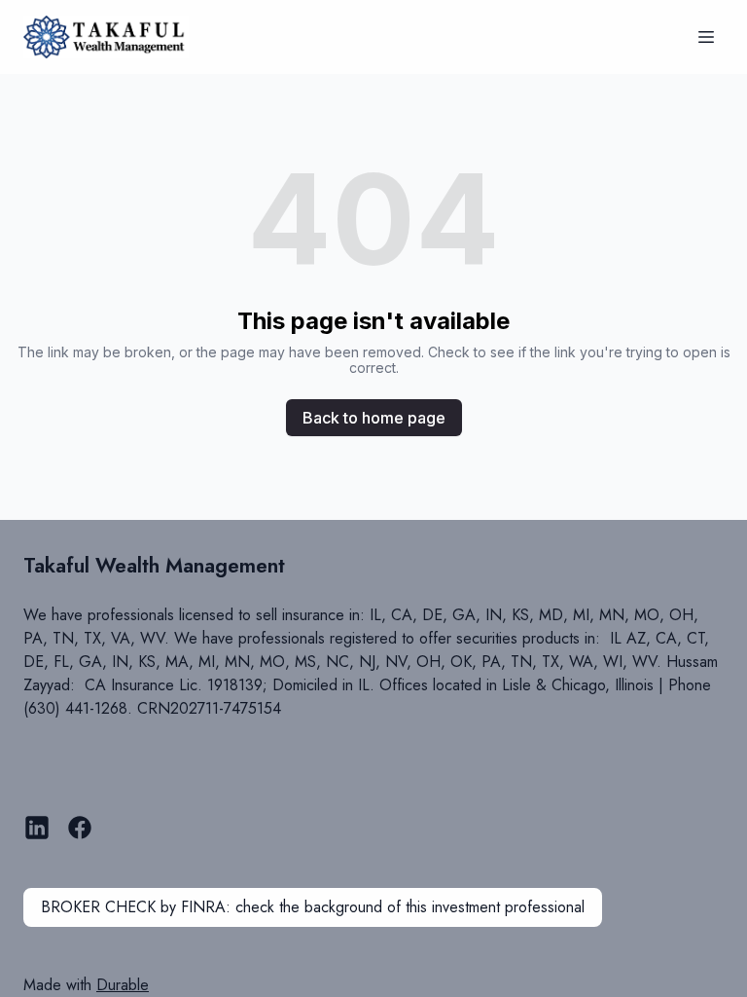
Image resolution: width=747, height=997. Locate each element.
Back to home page (373, 417)
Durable (122, 985)
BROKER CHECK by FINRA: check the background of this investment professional (313, 907)
